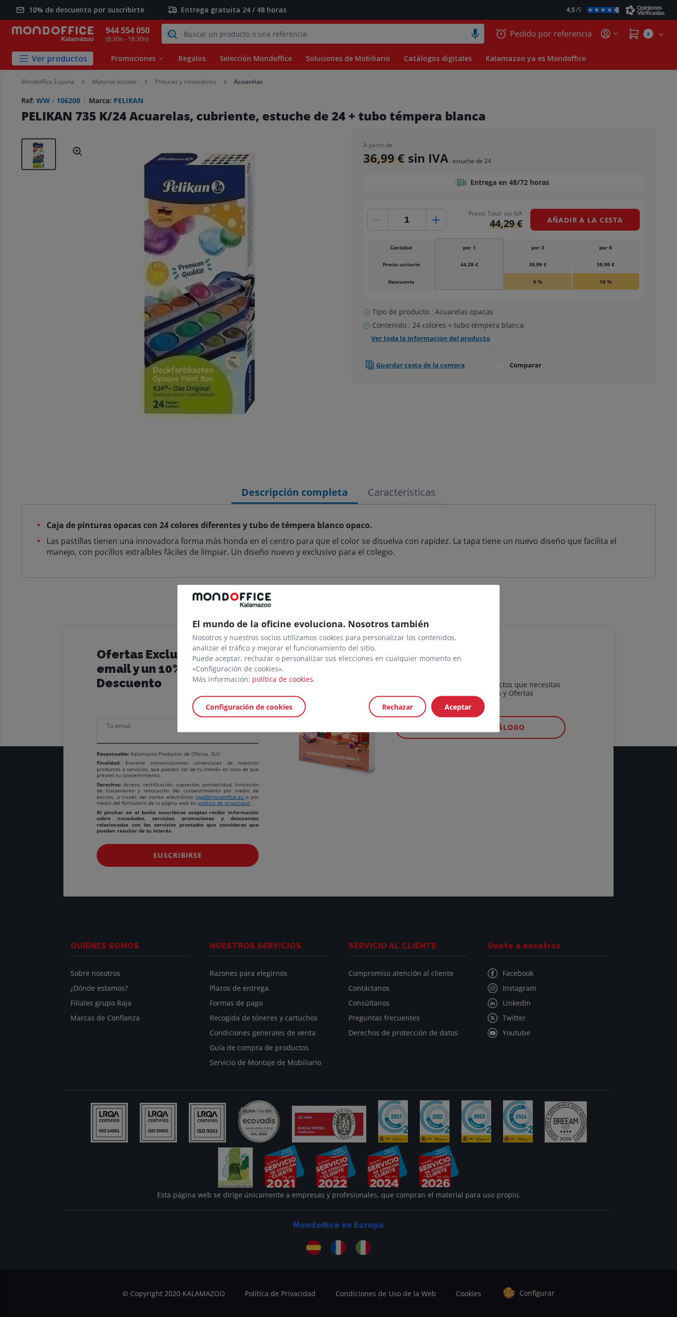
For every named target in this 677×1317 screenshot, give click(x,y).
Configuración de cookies (249, 707)
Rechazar (397, 707)
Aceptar (458, 707)
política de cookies (282, 679)
